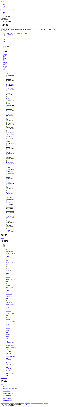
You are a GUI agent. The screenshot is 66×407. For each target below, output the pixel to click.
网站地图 (7, 403)
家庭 (12, 34)
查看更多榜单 (4, 378)
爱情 (8, 34)
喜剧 (10, 34)
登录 (2, 18)
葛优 (18, 33)
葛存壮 (20, 33)
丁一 (27, 33)
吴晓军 (24, 33)
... (54, 29)
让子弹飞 (8, 93)
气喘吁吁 (8, 103)
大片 (4, 7)
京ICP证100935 (26, 404)
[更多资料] (5, 37)
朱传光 (8, 33)
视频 (4, 6)
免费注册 (5, 18)
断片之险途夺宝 (9, 84)
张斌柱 (11, 33)
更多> (2, 384)
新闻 (4, 4)
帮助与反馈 (27, 403)
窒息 (7, 119)
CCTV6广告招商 (39, 403)
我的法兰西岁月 (9, 114)
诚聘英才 (12, 403)
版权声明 (17, 403)
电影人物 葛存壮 (9, 123)
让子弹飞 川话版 (9, 88)
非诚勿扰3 (8, 73)
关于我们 (3, 403)
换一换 (2, 238)
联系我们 (22, 403)
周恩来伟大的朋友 (10, 127)
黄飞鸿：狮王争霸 (10, 132)
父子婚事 (8, 141)
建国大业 (8, 98)
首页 (4, 3)
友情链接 (33, 403)
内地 (8, 36)
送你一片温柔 (9, 136)
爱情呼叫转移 (9, 109)
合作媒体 (46, 403)
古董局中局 (8, 79)
